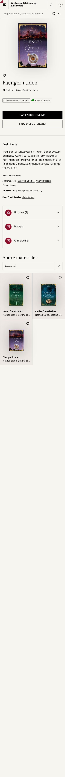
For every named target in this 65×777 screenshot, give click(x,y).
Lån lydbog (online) (32, 115)
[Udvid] (41, 191)
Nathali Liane (13, 90)
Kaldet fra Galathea (26, 181)
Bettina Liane (30, 90)
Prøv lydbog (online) (32, 124)
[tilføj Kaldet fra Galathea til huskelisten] (60, 278)
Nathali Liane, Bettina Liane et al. (16, 315)
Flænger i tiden (9, 185)
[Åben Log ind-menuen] (51, 4)
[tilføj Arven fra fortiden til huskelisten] (28, 278)
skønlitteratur (28, 197)
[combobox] (32, 13)
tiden (36, 190)
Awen (18, 175)
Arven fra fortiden (43, 181)
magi (15, 190)
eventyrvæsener (25, 190)
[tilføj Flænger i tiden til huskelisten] (4, 75)
